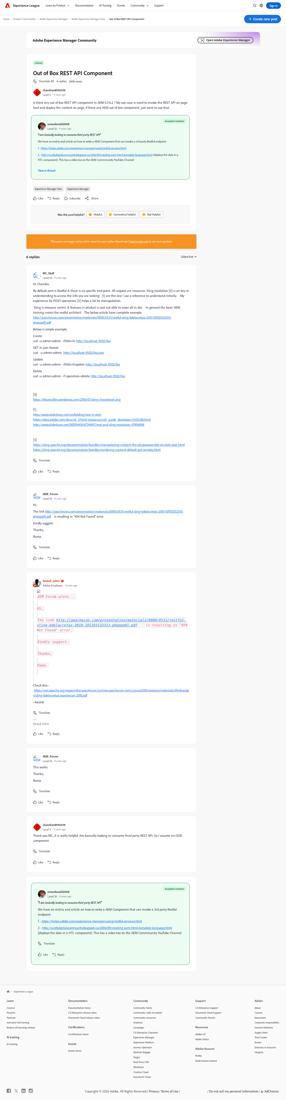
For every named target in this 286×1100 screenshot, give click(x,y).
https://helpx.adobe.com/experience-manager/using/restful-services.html (83, 148)
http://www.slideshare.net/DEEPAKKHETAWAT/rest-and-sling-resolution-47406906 (88, 424)
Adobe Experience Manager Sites (88, 19)
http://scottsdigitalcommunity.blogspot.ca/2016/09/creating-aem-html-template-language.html (96, 155)
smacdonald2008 (58, 124)
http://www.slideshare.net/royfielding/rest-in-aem (67, 414)
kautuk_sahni (51, 581)
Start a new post (138, 241)
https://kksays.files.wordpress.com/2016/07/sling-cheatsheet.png (77, 399)
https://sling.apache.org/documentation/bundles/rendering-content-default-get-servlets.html (97, 450)
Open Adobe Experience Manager (228, 40)
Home (6, 19)
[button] (262, 19)
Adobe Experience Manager (54, 19)
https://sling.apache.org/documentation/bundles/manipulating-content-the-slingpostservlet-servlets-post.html (109, 445)
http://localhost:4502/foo (93, 341)
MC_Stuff (48, 273)
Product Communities (24, 19)
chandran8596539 (54, 90)
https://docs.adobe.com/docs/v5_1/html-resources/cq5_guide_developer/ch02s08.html (92, 419)
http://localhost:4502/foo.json (83, 352)
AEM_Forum (50, 494)
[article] (110, 373)
